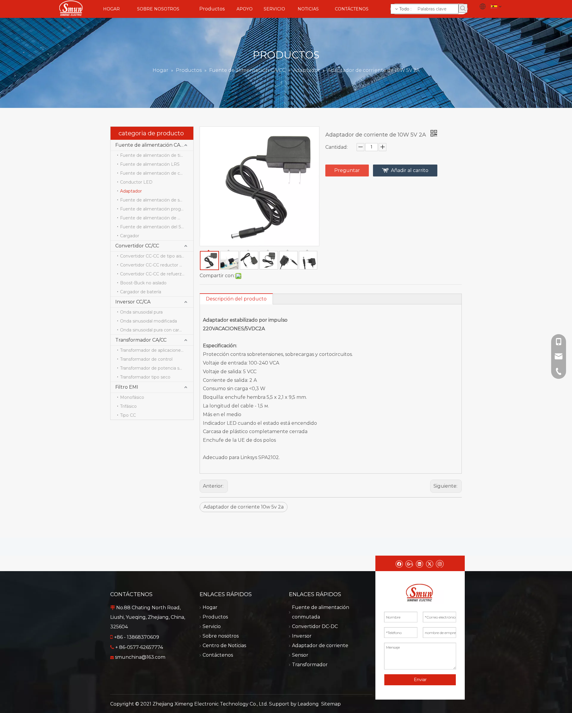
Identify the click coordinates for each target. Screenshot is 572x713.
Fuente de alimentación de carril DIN (156, 173)
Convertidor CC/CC (137, 246)
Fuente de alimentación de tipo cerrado (156, 155)
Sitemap (331, 704)
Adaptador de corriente (320, 645)
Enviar (420, 679)
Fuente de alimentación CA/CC (151, 145)
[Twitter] (429, 563)
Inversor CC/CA (132, 302)
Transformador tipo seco (145, 377)
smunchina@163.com (140, 657)
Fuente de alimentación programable (156, 209)
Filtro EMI (126, 387)
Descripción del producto (236, 299)
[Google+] (409, 563)
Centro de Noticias (224, 645)
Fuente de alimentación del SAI (153, 227)
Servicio (212, 626)
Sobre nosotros (221, 636)
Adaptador (131, 191)
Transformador (310, 664)
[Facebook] (399, 563)
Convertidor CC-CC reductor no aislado (156, 265)
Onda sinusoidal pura (141, 312)
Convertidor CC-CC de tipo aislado (155, 256)
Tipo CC (128, 415)
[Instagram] (440, 563)
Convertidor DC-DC (315, 626)
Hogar (210, 607)
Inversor (302, 636)
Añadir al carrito (409, 170)
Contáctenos (218, 655)
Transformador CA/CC (141, 340)
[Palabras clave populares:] (462, 8)
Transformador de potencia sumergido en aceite (156, 368)
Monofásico (132, 397)
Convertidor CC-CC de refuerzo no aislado (156, 274)
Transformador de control (146, 359)
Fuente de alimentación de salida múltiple (156, 200)
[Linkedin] (419, 563)
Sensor (300, 655)
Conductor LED (136, 182)
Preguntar (347, 170)
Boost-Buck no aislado (143, 283)
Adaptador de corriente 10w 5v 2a (243, 507)
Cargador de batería (140, 291)
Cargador (129, 235)
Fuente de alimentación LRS (150, 164)
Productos (215, 617)
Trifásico (128, 406)
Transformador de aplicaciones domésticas (156, 350)
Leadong (308, 704)
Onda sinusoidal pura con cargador (155, 330)
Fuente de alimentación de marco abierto (156, 218)
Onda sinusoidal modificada (148, 321)
